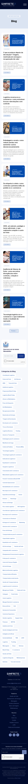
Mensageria (14, 701)
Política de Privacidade (14, 727)
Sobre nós (14, 717)
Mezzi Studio (18, 778)
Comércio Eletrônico (14, 703)
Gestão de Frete (14, 696)
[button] (25, 4)
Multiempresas (14, 708)
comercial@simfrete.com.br (14, 683)
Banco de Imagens (14, 705)
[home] (8, 4)
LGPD (14, 725)
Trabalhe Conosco (14, 722)
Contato (14, 720)
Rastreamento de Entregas (14, 698)
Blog (14, 715)
